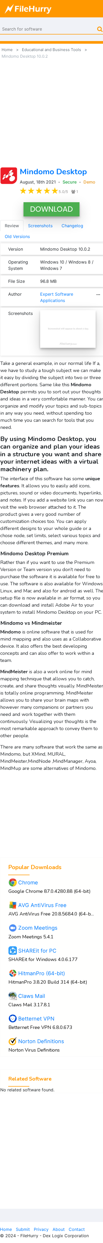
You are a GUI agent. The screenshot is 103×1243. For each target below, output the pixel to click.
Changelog (72, 225)
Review (12, 225)
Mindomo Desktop (53, 171)
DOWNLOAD (51, 209)
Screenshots (40, 225)
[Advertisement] (51, 113)
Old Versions (17, 236)
